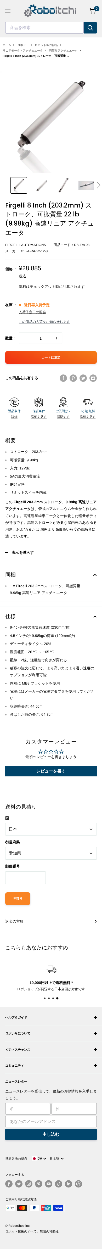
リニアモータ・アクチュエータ (23, 50)
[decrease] (24, 338)
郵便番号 (12, 866)
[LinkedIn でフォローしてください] (68, 1184)
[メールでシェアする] (93, 378)
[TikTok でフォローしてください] (58, 1184)
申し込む (51, 1134)
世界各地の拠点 (16, 1159)
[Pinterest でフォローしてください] (38, 1184)
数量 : (10, 338)
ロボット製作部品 (46, 45)
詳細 (14, 417)
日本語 (55, 1159)
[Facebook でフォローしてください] (9, 1184)
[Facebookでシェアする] (63, 378)
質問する (63, 417)
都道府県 (12, 842)
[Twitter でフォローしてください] (18, 1184)
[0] (92, 11)
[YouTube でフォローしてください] (48, 1184)
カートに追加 (51, 357)
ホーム (7, 45)
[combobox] (44, 27)
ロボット (23, 45)
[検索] (90, 27)
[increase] (56, 338)
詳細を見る (39, 417)
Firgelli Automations (25, 245)
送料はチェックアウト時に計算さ (46, 286)
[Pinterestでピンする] (73, 378)
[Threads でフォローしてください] (78, 1184)
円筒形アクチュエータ (63, 50)
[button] (98, 185)
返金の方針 (14, 921)
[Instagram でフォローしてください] (28, 1184)
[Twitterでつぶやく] (83, 378)
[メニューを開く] (7, 11)
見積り (17, 898)
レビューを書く (51, 771)
